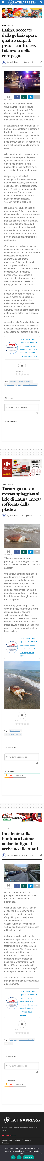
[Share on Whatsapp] (24, 97)
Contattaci (5, 1143)
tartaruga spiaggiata (13, 734)
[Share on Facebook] (17, 97)
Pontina (8, 1043)
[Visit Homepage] (21, 2)
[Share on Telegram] (30, 97)
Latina (10, 25)
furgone (13, 1040)
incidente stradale (26, 1040)
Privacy (18, 1140)
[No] (41, 1153)
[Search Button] (41, 2)
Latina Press (12, 1128)
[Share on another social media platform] (37, 97)
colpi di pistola (25, 381)
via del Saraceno (30, 385)
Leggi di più (28, 1157)
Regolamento (7, 1140)
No (19, 1157)
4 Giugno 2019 (27, 62)
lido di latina (15, 731)
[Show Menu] (3, 2)
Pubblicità (27, 1140)
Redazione (14, 62)
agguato (13, 381)
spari (18, 385)
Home (4, 25)
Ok (13, 1157)
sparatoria (10, 385)
